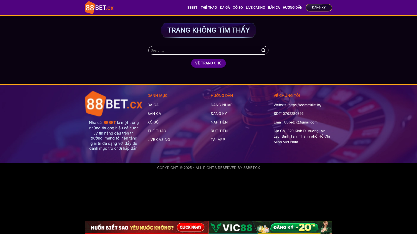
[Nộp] (263, 50)
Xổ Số (238, 7)
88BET (192, 7)
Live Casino (255, 7)
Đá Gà (225, 7)
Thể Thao (209, 7)
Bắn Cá (274, 7)
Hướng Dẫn (293, 7)
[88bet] (99, 7)
